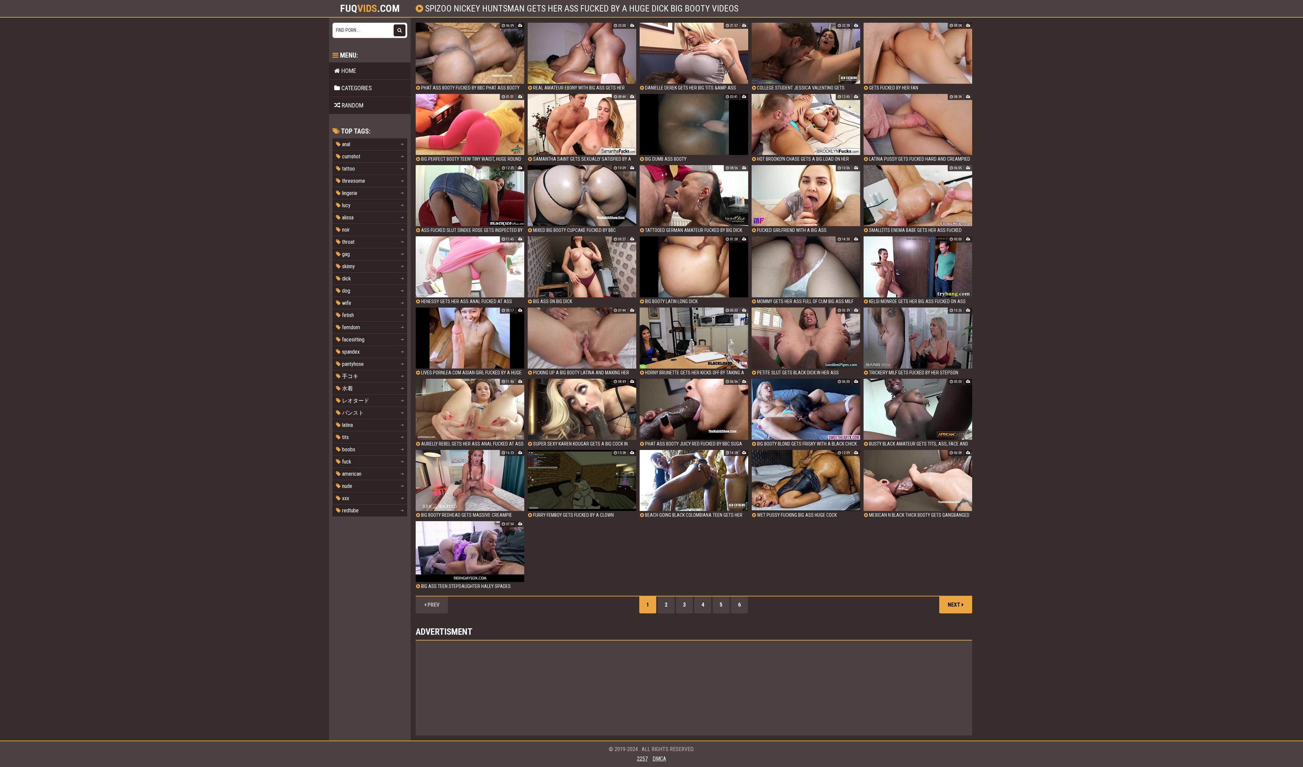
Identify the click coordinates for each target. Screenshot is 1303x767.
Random (351, 105)
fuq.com (370, 8)
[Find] (399, 30)
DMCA (659, 758)
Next (955, 605)
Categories (356, 88)
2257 (642, 758)
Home (348, 70)
